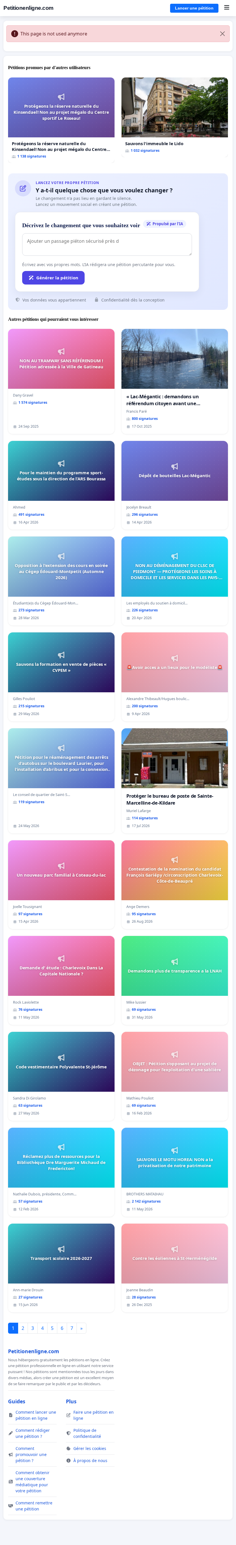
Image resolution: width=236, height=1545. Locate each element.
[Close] (222, 34)
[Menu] (227, 8)
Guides (16, 1401)
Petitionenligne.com (28, 8)
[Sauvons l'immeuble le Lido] (174, 117)
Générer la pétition (57, 277)
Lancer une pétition (194, 8)
